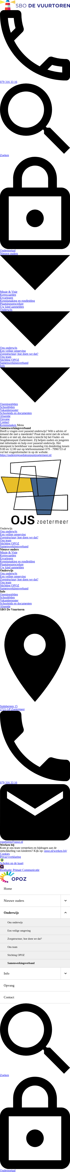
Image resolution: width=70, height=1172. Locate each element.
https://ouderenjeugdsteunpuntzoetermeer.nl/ (26, 455)
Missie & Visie (8, 552)
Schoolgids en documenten (16, 603)
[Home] (35, 5)
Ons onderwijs (8, 573)
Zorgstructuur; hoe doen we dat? (19, 579)
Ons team (5, 582)
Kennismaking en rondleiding (17, 561)
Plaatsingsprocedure (12, 564)
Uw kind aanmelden (12, 567)
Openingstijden (9, 594)
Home (8, 888)
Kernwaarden (8, 555)
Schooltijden (7, 597)
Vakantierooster (9, 600)
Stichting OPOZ (9, 585)
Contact (9, 997)
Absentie (5, 606)
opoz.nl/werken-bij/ (55, 850)
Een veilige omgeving (13, 576)
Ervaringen (6, 558)
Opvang (9, 985)
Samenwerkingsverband (14, 588)
